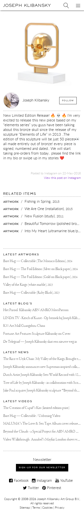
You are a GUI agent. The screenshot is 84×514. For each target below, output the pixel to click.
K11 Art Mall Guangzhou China (24, 326)
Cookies (47, 507)
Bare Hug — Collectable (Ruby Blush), (31, 293)
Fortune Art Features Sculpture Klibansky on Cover (36, 334)
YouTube (66, 480)
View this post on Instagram (62, 178)
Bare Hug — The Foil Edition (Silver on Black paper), (40, 269)
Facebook (21, 480)
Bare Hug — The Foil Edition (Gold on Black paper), (40, 277)
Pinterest (53, 487)
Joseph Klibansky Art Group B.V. (58, 499)
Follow (68, 100)
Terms (36, 507)
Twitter (33, 487)
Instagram (44, 480)
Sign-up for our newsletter (42, 467)
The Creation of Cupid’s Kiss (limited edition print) (36, 408)
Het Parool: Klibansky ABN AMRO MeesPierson (35, 310)
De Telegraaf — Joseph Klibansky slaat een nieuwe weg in (40, 342)
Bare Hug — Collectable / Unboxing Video (31, 416)
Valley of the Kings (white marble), (28, 285)
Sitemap (25, 507)
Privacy (59, 507)
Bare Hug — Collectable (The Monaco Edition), (37, 261)
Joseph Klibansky (36, 100)
